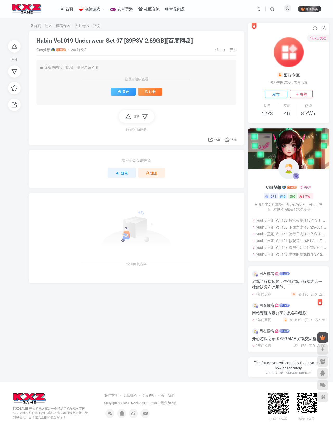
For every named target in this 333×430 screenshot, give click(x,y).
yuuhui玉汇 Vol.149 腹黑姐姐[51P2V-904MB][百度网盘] (291, 247)
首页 (37, 25)
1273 (272, 196)
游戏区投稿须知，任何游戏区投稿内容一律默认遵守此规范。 (287, 284)
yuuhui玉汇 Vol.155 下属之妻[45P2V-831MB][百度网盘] (291, 227)
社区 (48, 25)
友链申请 (111, 395)
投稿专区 (63, 25)
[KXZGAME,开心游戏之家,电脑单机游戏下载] (29, 397)
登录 (125, 91)
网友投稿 (266, 273)
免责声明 (149, 395)
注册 (152, 91)
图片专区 (81, 25)
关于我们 (168, 395)
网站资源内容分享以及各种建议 (279, 312)
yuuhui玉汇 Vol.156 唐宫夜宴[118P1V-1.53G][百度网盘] (291, 220)
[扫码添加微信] (322, 385)
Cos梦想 (43, 49)
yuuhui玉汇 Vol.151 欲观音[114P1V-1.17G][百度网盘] (291, 240)
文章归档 (130, 395)
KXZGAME (138, 403)
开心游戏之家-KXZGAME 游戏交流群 (284, 338)
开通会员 (311, 8)
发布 (276, 94)
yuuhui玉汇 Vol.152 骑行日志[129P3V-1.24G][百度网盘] (291, 233)
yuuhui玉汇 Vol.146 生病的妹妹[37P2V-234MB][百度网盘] (291, 254)
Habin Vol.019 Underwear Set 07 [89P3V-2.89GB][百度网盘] (114, 40)
